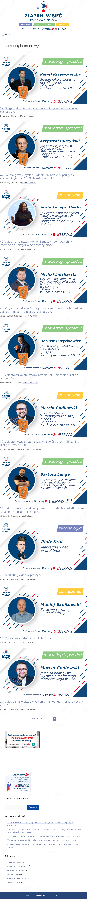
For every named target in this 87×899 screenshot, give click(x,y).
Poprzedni (37, 718)
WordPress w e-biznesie (18, 878)
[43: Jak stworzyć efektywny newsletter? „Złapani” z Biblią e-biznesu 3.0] (43, 369)
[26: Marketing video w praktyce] (43, 569)
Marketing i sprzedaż (16, 866)
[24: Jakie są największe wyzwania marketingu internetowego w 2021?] (43, 696)
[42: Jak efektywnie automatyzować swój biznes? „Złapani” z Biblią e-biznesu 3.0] (43, 436)
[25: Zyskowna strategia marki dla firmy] (43, 633)
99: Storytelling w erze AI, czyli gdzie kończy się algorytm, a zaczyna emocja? (42, 840)
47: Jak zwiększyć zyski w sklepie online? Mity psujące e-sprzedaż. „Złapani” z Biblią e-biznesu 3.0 (38, 176)
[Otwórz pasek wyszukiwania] (83, 35)
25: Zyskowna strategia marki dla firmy (25, 638)
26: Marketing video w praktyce (21, 575)
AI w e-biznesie (14, 862)
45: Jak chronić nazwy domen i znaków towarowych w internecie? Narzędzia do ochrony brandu (36, 243)
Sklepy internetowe (15, 870)
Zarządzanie (12, 882)
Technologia (12, 874)
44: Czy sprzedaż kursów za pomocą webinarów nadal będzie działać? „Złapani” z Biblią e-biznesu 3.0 (41, 310)
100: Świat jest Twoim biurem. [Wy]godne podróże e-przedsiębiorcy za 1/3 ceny (43, 836)
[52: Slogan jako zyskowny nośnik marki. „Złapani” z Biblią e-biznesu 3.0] (43, 103)
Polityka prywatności (34, 895)
